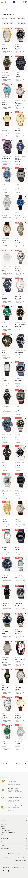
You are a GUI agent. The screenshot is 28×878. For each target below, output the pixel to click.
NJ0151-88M (4, 102)
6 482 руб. (17, 48)
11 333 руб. (17, 76)
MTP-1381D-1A (18, 631)
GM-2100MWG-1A (6, 158)
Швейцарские (21, 18)
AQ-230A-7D (5, 547)
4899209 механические (18, 103)
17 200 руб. (4, 216)
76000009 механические (5, 660)
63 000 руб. (4, 132)
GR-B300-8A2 (5, 436)
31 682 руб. (17, 270)
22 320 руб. (18, 717)
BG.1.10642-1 (4, 214)
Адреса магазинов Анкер (21, 860)
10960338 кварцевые (7, 408)
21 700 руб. (4, 662)
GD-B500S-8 (5, 492)
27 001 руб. (4, 521)
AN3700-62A (18, 268)
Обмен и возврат (5, 830)
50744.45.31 (4, 130)
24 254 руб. (4, 48)
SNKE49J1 (4, 715)
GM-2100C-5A (18, 603)
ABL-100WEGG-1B (19, 492)
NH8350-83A (18, 296)
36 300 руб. (4, 242)
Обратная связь (5, 834)
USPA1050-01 (5, 268)
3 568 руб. (17, 188)
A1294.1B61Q (18, 715)
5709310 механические (18, 520)
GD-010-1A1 (18, 74)
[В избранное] (12, 28)
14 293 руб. (4, 188)
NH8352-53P (18, 130)
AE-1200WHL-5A (19, 408)
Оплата (3, 826)
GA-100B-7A (18, 464)
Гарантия (3, 828)
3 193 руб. (17, 577)
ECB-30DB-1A (5, 575)
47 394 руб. (4, 354)
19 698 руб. (4, 717)
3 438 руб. (4, 633)
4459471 (4, 240)
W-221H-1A (17, 186)
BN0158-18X (4, 324)
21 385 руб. (17, 132)
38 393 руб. (4, 160)
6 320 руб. (4, 605)
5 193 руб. (17, 633)
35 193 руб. (4, 438)
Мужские (4, 18)
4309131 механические (20, 324)
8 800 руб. (4, 410)
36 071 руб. (4, 104)
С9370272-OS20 (19, 352)
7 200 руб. (17, 661)
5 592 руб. (4, 270)
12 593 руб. (17, 549)
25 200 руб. (18, 326)
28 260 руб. (18, 242)
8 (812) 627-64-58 (20, 857)
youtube (9, 870)
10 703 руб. (17, 493)
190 (25, 763)
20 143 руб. (17, 605)
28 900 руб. (4, 77)
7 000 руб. (17, 216)
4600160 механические (18, 158)
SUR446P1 (4, 46)
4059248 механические (5, 75)
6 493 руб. (4, 745)
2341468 (17, 214)
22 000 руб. (18, 354)
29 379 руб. (4, 298)
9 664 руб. (17, 465)
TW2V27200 (4, 464)
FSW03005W (18, 687)
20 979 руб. (18, 298)
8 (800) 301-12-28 (7, 857)
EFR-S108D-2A (5, 186)
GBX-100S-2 (18, 380)
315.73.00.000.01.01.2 (20, 659)
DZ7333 (3, 352)
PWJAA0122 (18, 743)
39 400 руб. (18, 161)
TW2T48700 (5, 687)
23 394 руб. (18, 745)
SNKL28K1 (4, 519)
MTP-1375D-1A (18, 46)
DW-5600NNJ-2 (18, 547)
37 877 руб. (17, 438)
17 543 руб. (17, 382)
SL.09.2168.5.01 (5, 603)
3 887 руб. (17, 410)
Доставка (3, 824)
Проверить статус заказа (8, 832)
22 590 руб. (4, 382)
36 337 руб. (4, 326)
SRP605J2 (4, 296)
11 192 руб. (4, 465)
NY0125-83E (18, 436)
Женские (12, 18)
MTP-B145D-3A (5, 743)
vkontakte (5, 870)
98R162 (17, 240)
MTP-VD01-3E (5, 631)
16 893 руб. (4, 577)
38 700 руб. (18, 105)
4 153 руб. (4, 549)
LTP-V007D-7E (18, 575)
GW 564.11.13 (4, 380)
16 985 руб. (17, 689)
